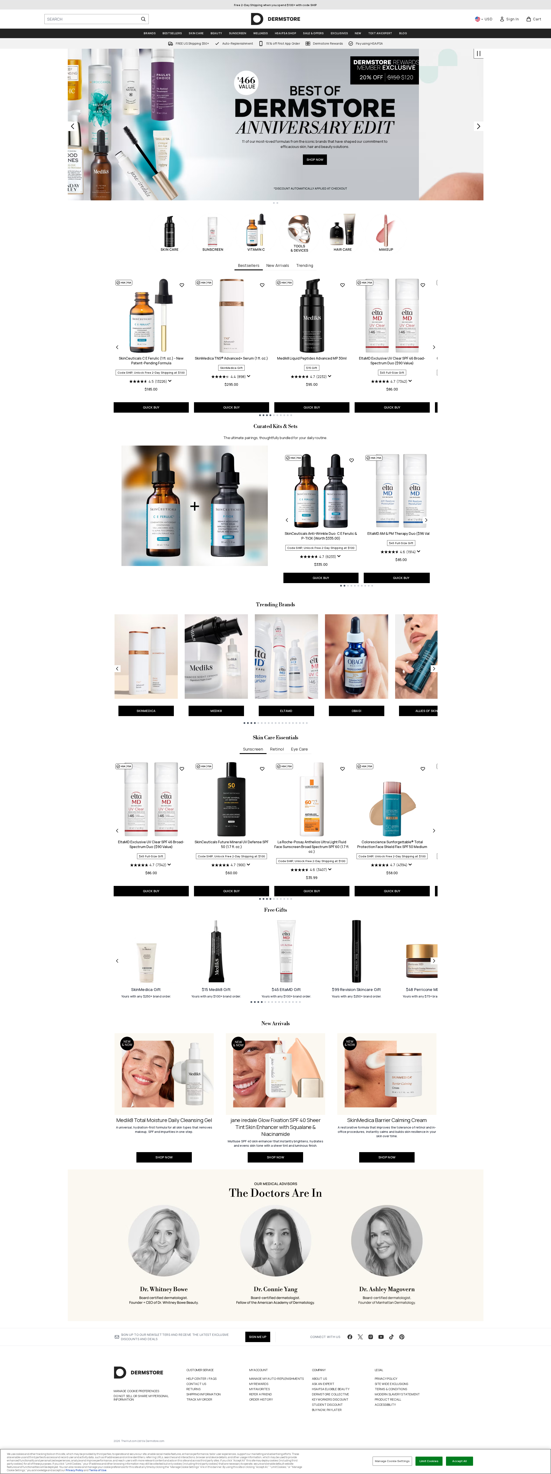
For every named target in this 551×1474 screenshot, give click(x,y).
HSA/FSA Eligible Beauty (331, 1389)
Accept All (459, 1461)
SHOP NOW (379, 159)
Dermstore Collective (330, 1394)
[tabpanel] (276, 347)
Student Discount (327, 1405)
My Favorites (259, 1389)
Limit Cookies (429, 1461)
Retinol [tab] (277, 749)
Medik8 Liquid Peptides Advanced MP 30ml (312, 358)
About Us (319, 1379)
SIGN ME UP (258, 1337)
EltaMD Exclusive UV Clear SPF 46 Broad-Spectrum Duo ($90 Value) (392, 360)
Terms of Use (97, 1470)
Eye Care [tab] (299, 749)
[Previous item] (117, 347)
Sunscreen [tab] (253, 749)
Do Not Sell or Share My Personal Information (141, 1397)
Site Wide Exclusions (391, 1384)
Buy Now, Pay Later (327, 1410)
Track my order (199, 1399)
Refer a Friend (260, 1394)
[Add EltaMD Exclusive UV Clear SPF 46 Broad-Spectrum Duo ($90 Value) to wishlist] (423, 285)
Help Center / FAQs (201, 1379)
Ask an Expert (323, 1384)
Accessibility (385, 1405)
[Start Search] (143, 19)
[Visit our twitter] (360, 1337)
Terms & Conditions (391, 1389)
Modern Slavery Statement (397, 1394)
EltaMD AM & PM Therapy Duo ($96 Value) (401, 533)
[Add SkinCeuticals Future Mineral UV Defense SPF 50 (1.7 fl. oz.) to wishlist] (262, 769)
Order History (261, 1399)
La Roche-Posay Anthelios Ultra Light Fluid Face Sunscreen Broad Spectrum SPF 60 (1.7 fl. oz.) (311, 847)
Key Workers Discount (330, 1399)
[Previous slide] (72, 126)
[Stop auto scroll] (478, 53)
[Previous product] (286, 520)
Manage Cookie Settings (392, 1461)
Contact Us (196, 1384)
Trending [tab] (304, 265)
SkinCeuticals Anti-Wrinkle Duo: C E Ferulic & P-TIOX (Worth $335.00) (321, 536)
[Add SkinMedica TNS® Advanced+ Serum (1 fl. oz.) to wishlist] (262, 285)
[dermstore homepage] (276, 19)
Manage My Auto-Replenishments (276, 1379)
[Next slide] (478, 126)
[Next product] (426, 520)
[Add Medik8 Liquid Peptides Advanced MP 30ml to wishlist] (342, 285)
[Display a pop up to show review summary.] (170, 381)
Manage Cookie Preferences (136, 1391)
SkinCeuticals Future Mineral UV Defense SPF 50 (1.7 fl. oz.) (231, 844)
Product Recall (388, 1399)
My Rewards (258, 1384)
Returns (193, 1389)
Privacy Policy (386, 1379)
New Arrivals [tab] (277, 265)
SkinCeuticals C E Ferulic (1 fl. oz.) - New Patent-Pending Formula (151, 360)
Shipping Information (203, 1394)
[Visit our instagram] (370, 1337)
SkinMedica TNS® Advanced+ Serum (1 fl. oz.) (231, 358)
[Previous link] (117, 668)
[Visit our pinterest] (402, 1337)
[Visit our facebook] (350, 1337)
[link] (509, 19)
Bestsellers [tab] (248, 265)
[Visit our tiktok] (391, 1337)
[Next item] (434, 347)
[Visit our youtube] (381, 1337)
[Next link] (434, 668)
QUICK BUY (151, 407)
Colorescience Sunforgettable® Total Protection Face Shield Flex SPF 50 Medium (392, 844)
